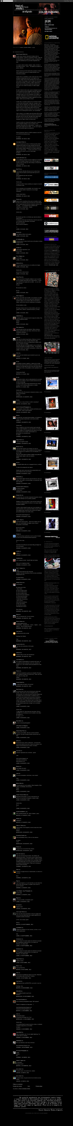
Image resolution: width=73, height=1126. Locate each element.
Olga (17, 880)
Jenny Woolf (18, 1032)
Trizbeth (18, 247)
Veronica (18, 199)
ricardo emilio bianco (20, 157)
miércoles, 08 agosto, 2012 (24, 832)
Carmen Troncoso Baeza (21, 794)
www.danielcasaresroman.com (50, 124)
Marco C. (18, 965)
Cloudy (17, 534)
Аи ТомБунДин (19, 239)
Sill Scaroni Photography (21, 1050)
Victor (17, 353)
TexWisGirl (18, 558)
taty (17, 462)
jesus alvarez (19, 1069)
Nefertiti (17, 818)
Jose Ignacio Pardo (20, 142)
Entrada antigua (39, 1086)
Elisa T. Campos (19, 568)
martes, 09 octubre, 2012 (23, 969)
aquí (57, 264)
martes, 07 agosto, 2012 (23, 815)
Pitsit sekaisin (19, 327)
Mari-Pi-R (18, 169)
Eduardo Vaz (18, 495)
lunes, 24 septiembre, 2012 (24, 935)
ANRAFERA (18, 316)
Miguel (17, 897)
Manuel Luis (18, 446)
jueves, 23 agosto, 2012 (23, 908)
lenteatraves (18, 939)
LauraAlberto (18, 927)
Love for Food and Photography (22, 407)
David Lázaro (19, 689)
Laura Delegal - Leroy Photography (23, 890)
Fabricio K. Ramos (20, 825)
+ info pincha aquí (51, 264)
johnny (17, 740)
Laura (17, 773)
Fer (17, 377)
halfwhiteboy (18, 1040)
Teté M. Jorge (19, 519)
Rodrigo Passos (19, 582)
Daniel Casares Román (21, 54)
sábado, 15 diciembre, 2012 (24, 1029)
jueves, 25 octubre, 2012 (23, 978)
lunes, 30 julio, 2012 (22, 208)
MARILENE (18, 476)
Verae (17, 869)
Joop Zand (18, 631)
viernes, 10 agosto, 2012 (23, 866)
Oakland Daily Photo (20, 730)
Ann (17, 400)
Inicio (29, 1086)
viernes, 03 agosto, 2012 (23, 422)
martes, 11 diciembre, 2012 (24, 1010)
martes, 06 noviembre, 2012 (24, 987)
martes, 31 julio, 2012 (22, 358)
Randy (17, 614)
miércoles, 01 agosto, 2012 (24, 396)
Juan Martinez (19, 659)
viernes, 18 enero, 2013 (23, 1057)
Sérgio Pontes (19, 439)
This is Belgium (19, 256)
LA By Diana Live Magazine (22, 725)
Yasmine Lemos (19, 644)
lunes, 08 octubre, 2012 (23, 962)
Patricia (17, 671)
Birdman (18, 766)
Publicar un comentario (17, 1084)
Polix (17, 972)
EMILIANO (18, 991)
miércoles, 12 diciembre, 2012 (25, 1019)
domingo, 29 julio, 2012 (23, 138)
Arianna (17, 846)
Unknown (18, 652)
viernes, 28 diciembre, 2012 (24, 1047)
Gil (16, 361)
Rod (17, 415)
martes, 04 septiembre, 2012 (24, 924)
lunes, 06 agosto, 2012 (23, 706)
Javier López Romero (20, 911)
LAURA (17, 551)
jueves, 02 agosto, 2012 (23, 403)
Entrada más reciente (17, 1086)
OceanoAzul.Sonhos (20, 835)
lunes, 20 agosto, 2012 (23, 901)
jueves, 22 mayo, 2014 (22, 1072)
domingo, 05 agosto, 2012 (23, 611)
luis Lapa (18, 904)
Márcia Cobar (19, 783)
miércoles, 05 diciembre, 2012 (25, 996)
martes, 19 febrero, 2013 (23, 1065)
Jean (17, 1013)
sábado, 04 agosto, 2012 (23, 473)
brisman (17, 232)
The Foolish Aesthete (20, 999)
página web (54, 250)
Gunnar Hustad (19, 682)
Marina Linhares (19, 621)
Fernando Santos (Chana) (21, 486)
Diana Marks (18, 720)
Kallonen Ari (18, 263)
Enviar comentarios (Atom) (24, 1088)
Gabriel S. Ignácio (20, 1060)
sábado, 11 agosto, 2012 (23, 887)
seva (17, 337)
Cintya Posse (19, 277)
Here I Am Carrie (19, 853)
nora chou (18, 750)
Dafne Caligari (19, 295)
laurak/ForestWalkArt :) (21, 811)
